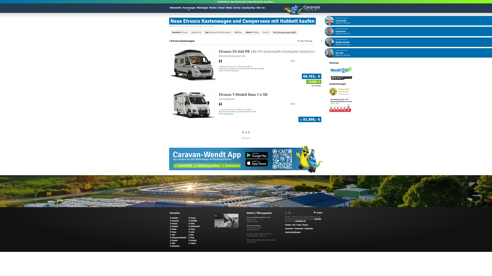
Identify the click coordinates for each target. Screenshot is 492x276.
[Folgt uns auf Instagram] (286, 213)
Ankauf (221, 7)
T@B (173, 243)
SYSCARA (317, 219)
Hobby (174, 229)
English (319, 213)
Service (237, 7)
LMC (173, 235)
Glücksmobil (195, 226)
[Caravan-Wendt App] (246, 174)
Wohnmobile (175, 7)
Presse (299, 225)
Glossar (305, 225)
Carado (193, 218)
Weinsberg (176, 246)
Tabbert (193, 243)
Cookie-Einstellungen (293, 232)
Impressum (289, 228)
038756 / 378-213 (343, 34)
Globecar (175, 226)
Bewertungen (343, 94)
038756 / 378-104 (343, 55)
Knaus (174, 232)
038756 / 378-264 (343, 44)
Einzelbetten (228, 114)
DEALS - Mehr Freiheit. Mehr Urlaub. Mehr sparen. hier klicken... (246, 2)
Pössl (192, 238)
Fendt (192, 223)
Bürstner (175, 218)
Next (192, 235)
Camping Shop (248, 7)
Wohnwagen (202, 7)
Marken (213, 7)
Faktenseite (309, 228)
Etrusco (174, 223)
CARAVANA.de (300, 221)
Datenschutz (298, 228)
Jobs (293, 225)
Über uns (261, 7)
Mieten (229, 7)
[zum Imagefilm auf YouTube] (226, 228)
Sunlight (193, 240)
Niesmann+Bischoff (179, 238)
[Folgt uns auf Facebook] (290, 213)
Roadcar (175, 240)
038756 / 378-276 (343, 23)
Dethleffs (193, 221)
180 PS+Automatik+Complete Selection (267, 51)
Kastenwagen (189, 7)
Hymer (192, 229)
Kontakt (288, 225)
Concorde (175, 221)
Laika (192, 232)
